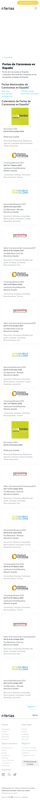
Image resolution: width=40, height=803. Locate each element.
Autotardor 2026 (10, 129)
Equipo (4, 753)
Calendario (6, 729)
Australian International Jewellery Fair (7, 94)
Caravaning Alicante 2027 (14, 163)
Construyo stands (29, 748)
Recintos (5, 739)
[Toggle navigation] (36, 8)
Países (4, 732)
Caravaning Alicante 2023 (14, 564)
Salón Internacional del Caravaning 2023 (20, 486)
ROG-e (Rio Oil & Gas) (29, 94)
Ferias (5, 725)
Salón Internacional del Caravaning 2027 (20, 248)
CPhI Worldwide (27, 91)
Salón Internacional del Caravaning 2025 (20, 323)
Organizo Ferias (28, 755)
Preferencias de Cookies (30, 763)
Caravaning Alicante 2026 (14, 282)
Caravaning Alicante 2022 (14, 595)
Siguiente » (32, 706)
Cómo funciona (8, 760)
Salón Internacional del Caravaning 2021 (20, 637)
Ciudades (5, 734)
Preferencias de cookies (9, 793)
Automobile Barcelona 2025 (15, 367)
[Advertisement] (20, 33)
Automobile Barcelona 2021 (15, 681)
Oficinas (5, 758)
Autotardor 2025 (10, 442)
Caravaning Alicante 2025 (14, 401)
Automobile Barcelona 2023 (15, 530)
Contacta (5, 755)
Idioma (35, 715)
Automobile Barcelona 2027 (15, 204)
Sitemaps (26, 725)
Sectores (5, 737)
